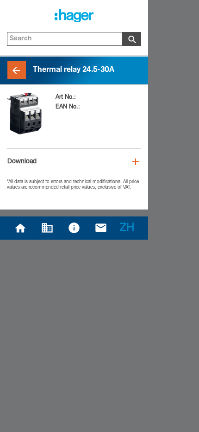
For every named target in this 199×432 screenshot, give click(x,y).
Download (22, 162)
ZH (127, 228)
